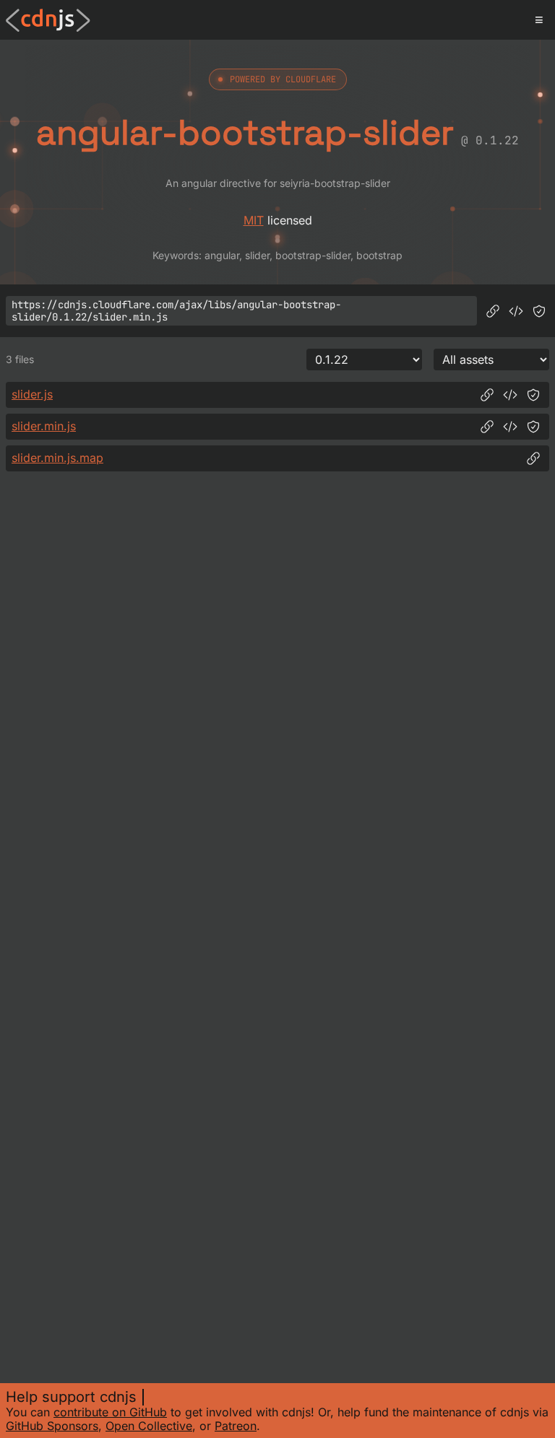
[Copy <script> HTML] (516, 311)
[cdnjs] (48, 20)
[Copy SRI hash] (539, 311)
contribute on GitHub (110, 1412)
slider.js (32, 394)
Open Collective (149, 1426)
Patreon (236, 1426)
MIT (254, 220)
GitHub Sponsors (52, 1426)
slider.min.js (44, 425)
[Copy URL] (493, 311)
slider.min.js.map (57, 457)
